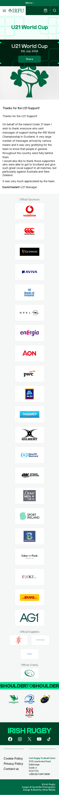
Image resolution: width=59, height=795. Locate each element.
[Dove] (29, 495)
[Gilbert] (29, 434)
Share (29, 59)
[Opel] (29, 312)
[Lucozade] (29, 414)
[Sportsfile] (29, 654)
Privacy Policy (13, 763)
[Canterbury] (29, 231)
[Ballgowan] (29, 536)
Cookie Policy (13, 758)
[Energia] (29, 333)
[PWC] (29, 373)
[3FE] (18, 640)
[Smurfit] (29, 455)
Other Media (48, 789)
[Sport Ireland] (29, 516)
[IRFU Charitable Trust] (29, 673)
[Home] (16, 11)
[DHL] (29, 597)
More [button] (29, 3)
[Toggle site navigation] (4, 10)
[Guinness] (29, 251)
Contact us (11, 769)
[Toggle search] (54, 10)
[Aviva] (29, 272)
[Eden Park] (29, 556)
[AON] (29, 353)
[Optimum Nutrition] (29, 475)
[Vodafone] (29, 211)
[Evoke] (29, 577)
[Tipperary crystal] (40, 640)
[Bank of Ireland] (29, 292)
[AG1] (29, 617)
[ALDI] (29, 394)
